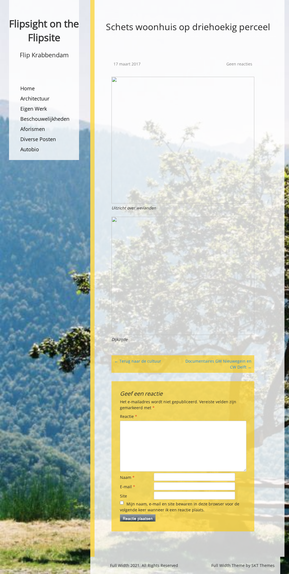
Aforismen (32, 129)
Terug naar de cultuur (137, 361)
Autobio (29, 149)
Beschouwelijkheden (44, 118)
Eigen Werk (33, 108)
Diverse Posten (38, 139)
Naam (127, 477)
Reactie (128, 416)
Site (123, 496)
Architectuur (34, 98)
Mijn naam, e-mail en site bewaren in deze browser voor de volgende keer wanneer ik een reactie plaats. (179, 506)
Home (27, 88)
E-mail (127, 486)
